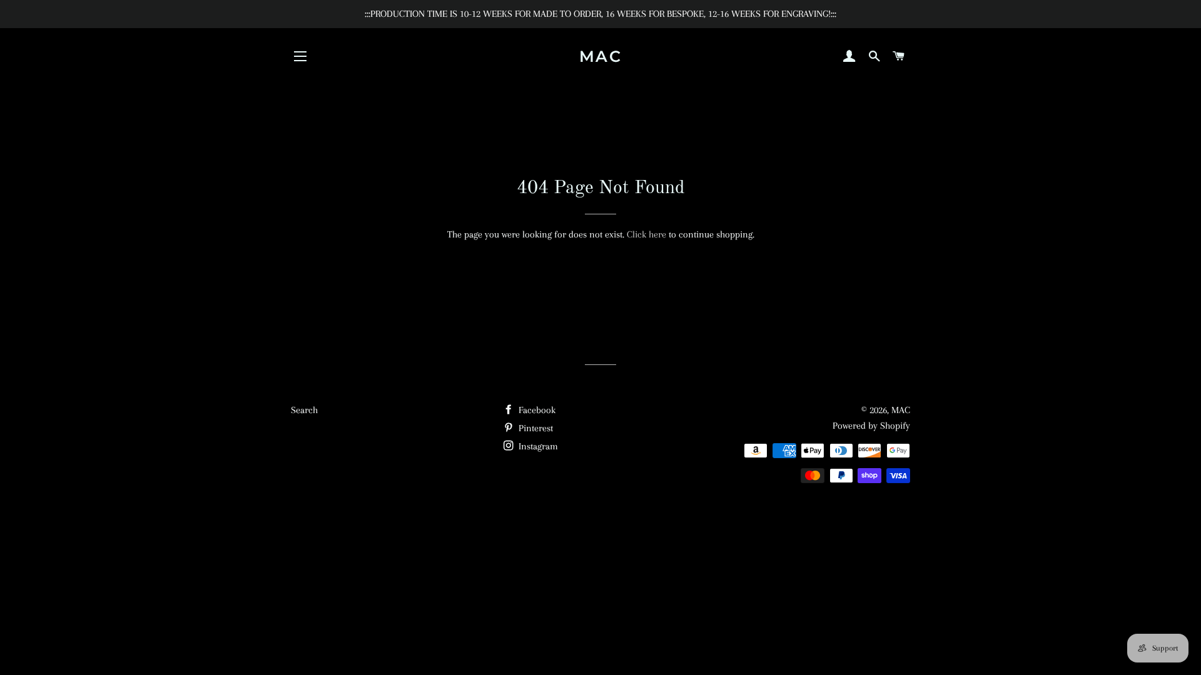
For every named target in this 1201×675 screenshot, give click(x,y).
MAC (600, 56)
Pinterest (534, 428)
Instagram (537, 446)
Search (304, 410)
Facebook (535, 410)
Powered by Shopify (871, 425)
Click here (646, 234)
